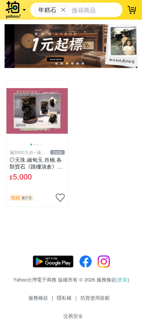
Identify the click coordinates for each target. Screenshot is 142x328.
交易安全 (73, 315)
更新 (123, 279)
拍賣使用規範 (95, 297)
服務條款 (38, 297)
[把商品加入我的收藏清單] (60, 197)
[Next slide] (63, 111)
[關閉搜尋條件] (63, 9)
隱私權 (64, 297)
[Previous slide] (11, 111)
